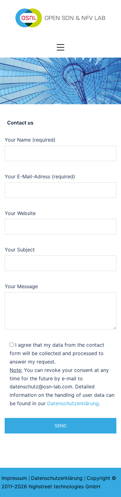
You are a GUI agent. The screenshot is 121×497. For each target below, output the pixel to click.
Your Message (21, 286)
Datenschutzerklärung (73, 403)
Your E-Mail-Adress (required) (40, 176)
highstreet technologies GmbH (64, 486)
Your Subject (20, 249)
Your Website (20, 213)
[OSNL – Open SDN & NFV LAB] (60, 17)
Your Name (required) (30, 140)
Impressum (14, 478)
